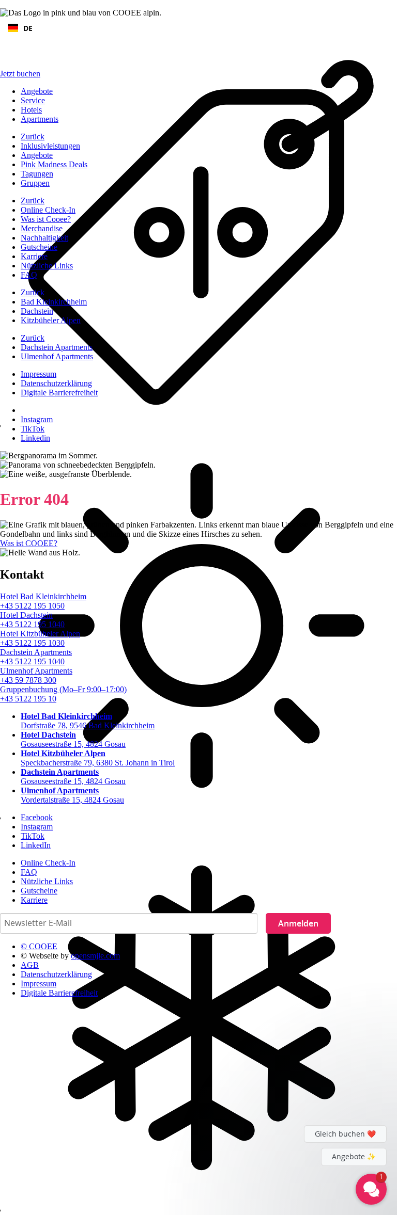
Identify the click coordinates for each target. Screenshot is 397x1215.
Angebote (37, 91)
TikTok (32, 428)
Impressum (38, 374)
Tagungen (37, 173)
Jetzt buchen (20, 73)
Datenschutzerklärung (56, 383)
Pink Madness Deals (54, 164)
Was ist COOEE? (28, 543)
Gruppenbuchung (63, 689)
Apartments (39, 119)
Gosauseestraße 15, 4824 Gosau (73, 739)
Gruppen (35, 183)
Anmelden (298, 923)
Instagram (37, 419)
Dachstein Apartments (57, 347)
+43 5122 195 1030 (32, 642)
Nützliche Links (47, 265)
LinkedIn (36, 845)
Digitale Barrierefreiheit (59, 392)
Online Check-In (48, 209)
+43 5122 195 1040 (32, 624)
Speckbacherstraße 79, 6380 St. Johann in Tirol (98, 758)
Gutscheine (39, 247)
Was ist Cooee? (46, 219)
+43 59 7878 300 (28, 680)
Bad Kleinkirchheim (54, 301)
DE (28, 28)
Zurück (32, 136)
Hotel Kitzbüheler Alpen (40, 633)
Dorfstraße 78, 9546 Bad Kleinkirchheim (88, 721)
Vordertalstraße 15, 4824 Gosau (72, 795)
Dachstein (37, 311)
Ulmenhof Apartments (57, 356)
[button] (309, 1099)
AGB (30, 965)
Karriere (34, 256)
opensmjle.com (95, 955)
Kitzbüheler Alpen (51, 320)
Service (33, 100)
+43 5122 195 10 (28, 698)
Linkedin (35, 438)
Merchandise (42, 228)
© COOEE (39, 946)
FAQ (29, 274)
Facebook (37, 817)
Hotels (31, 109)
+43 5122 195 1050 (32, 605)
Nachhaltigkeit (44, 237)
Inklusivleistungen (50, 145)
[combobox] (198, 28)
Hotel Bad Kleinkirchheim (43, 596)
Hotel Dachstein (26, 615)
